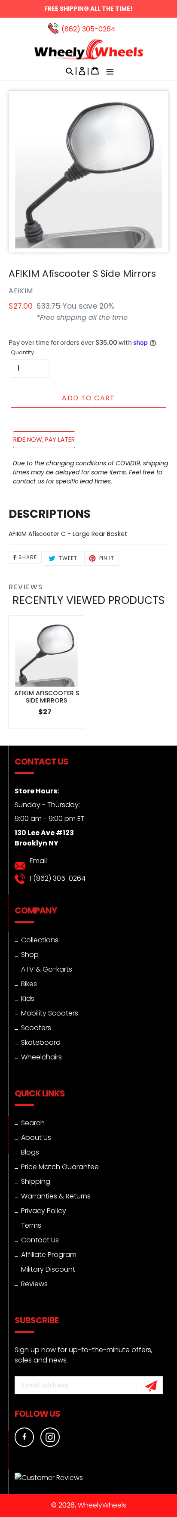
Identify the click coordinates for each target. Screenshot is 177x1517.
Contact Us (40, 1240)
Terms (31, 1225)
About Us (36, 1137)
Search (33, 1123)
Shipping (35, 1181)
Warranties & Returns (56, 1196)
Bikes (29, 984)
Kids (27, 998)
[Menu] (107, 73)
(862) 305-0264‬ (88, 29)
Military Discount (48, 1269)
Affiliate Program (48, 1255)
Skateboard (41, 1042)
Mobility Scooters (49, 1013)
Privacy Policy (43, 1211)
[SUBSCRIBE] (152, 1385)
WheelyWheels (102, 1505)
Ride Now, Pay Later (44, 439)
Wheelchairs (41, 1057)
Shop (30, 955)
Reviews (34, 1284)
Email (38, 861)
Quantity (22, 352)
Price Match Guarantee (60, 1167)
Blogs (30, 1152)
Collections (39, 940)
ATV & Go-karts (46, 969)
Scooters (36, 1028)
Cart (94, 72)
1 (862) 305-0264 (57, 878)
